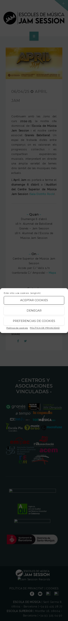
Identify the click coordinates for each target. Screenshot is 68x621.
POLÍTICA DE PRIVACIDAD (45, 328)
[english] (35, 293)
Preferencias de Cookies (34, 321)
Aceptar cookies (34, 300)
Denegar (34, 310)
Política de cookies (17, 328)
